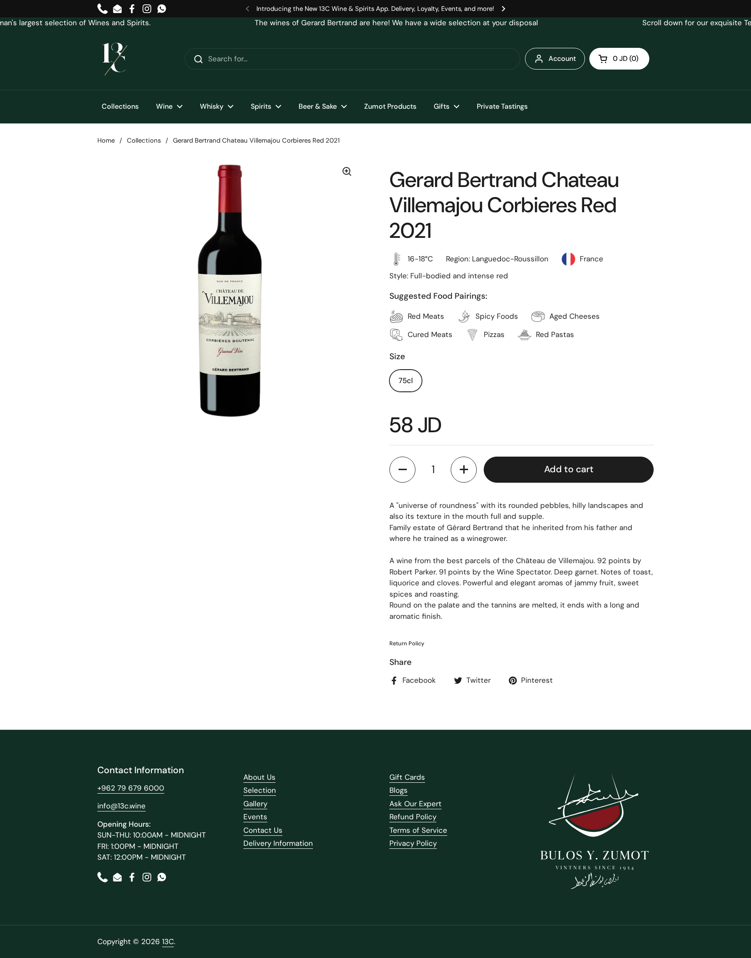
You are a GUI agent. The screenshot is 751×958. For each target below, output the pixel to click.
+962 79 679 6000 (130, 788)
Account (562, 58)
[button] (619, 59)
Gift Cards (407, 777)
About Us (259, 777)
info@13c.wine (121, 806)
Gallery (255, 803)
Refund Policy (412, 816)
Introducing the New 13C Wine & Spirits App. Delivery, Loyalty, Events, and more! (375, 8)
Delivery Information (278, 843)
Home (106, 140)
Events (255, 816)
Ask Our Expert (415, 803)
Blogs (398, 790)
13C (168, 941)
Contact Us (262, 830)
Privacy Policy (413, 843)
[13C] (114, 59)
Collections (144, 140)
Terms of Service (418, 830)
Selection (259, 790)
